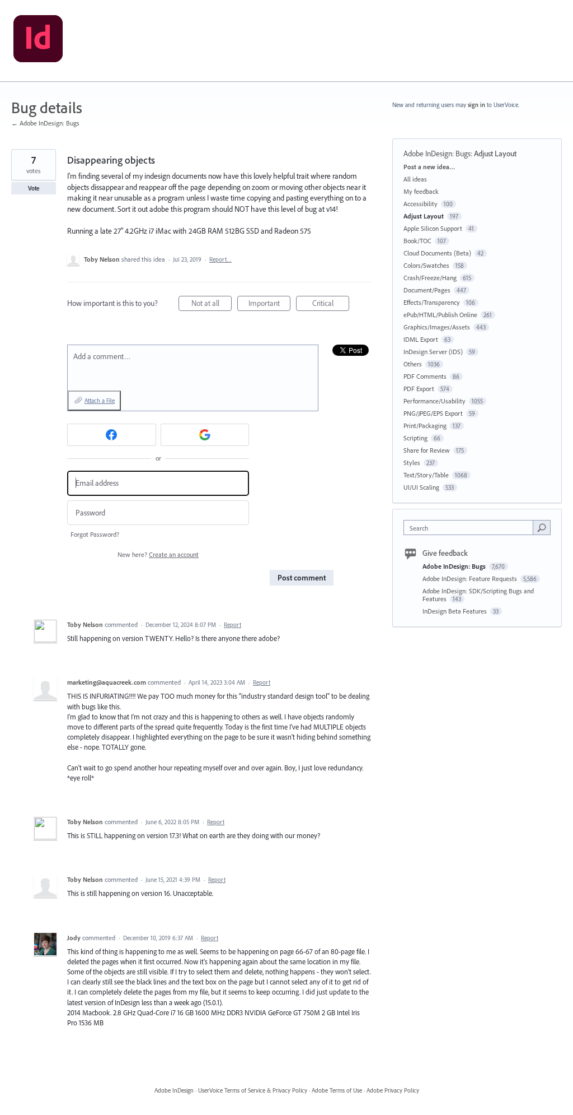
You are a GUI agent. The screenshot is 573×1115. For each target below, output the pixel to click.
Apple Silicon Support (432, 228)
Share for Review (426, 450)
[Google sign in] (205, 435)
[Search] (542, 527)
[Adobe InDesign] (38, 41)
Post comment (302, 578)
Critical (330, 304)
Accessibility (420, 203)
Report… (220, 259)
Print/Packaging (425, 425)
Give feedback (445, 553)
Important (269, 304)
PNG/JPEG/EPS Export (433, 413)
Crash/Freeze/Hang (430, 277)
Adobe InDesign (174, 1090)
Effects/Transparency (431, 302)
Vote (34, 188)
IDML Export (420, 339)
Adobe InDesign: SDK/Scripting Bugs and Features (478, 595)
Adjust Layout (495, 153)
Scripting (415, 438)
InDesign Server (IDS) (433, 351)
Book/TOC (417, 240)
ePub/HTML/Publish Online (440, 314)
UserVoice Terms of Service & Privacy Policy (252, 1090)
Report (232, 625)
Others (412, 364)
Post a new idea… (429, 166)
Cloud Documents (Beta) (437, 253)
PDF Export (418, 388)
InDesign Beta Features (455, 611)
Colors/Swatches (426, 265)
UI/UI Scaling (421, 487)
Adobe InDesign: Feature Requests (470, 578)
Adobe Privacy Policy (393, 1090)
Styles (411, 462)
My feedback (421, 191)
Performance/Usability (434, 401)
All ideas (415, 179)
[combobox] (471, 527)
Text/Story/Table (426, 475)
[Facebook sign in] (111, 435)
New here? (158, 554)
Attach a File (99, 401)
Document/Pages (426, 290)
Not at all (211, 304)
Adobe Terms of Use (337, 1090)
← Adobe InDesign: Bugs (45, 123)
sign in (476, 105)
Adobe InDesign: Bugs (437, 153)
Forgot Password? (95, 534)
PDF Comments (425, 376)
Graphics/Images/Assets (436, 327)
